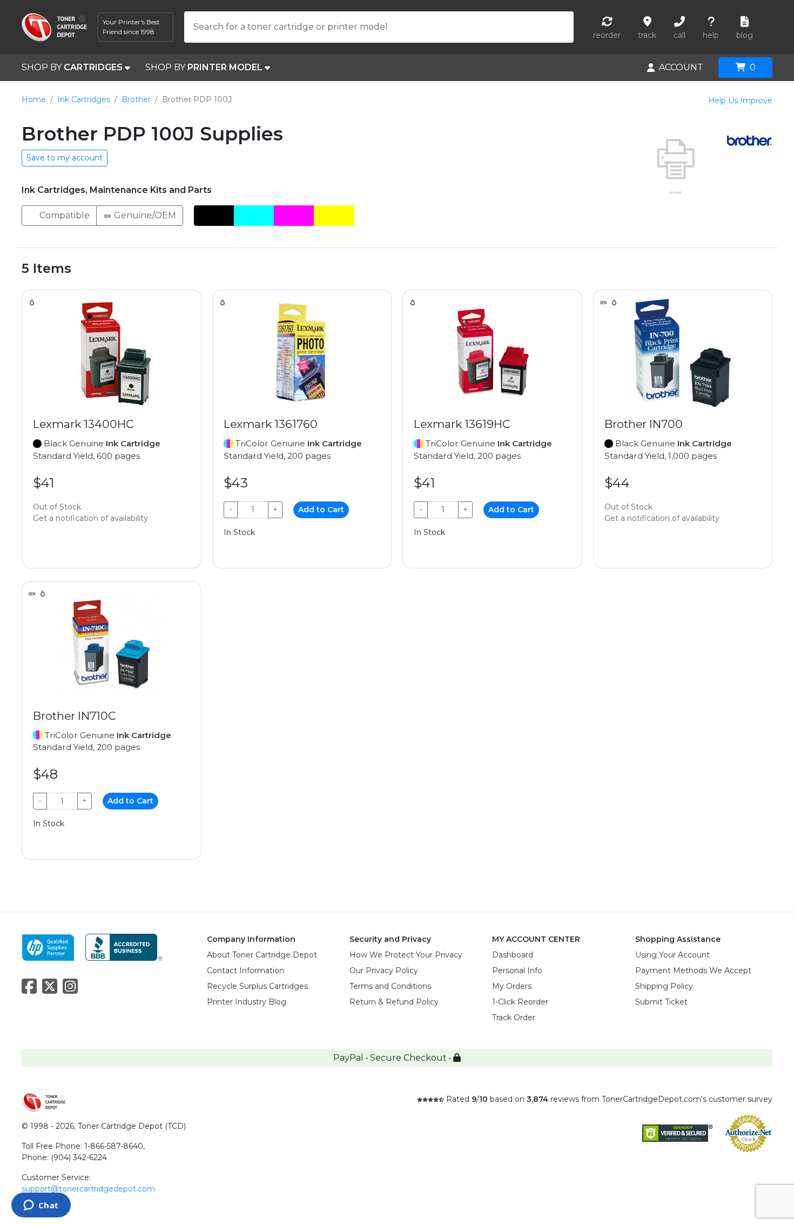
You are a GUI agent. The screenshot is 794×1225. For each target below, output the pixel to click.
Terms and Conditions (390, 986)
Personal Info (517, 970)
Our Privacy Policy (383, 970)
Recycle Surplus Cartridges (257, 986)
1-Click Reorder (520, 1002)
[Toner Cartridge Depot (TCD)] (54, 27)
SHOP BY (72, 67)
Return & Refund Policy (394, 1002)
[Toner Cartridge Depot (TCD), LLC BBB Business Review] (124, 946)
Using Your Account (672, 955)
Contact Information (245, 970)
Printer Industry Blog (246, 1002)
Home (34, 99)
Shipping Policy (664, 986)
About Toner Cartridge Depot (262, 955)
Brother (136, 99)
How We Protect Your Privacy (405, 955)
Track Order (513, 1017)
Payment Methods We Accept (693, 970)
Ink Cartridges (83, 99)
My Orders (511, 986)
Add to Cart (321, 509)
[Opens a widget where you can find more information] (41, 1206)
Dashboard (512, 955)
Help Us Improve (740, 100)
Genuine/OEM (144, 215)
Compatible (63, 215)
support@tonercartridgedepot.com (88, 1189)
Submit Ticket (661, 1002)
